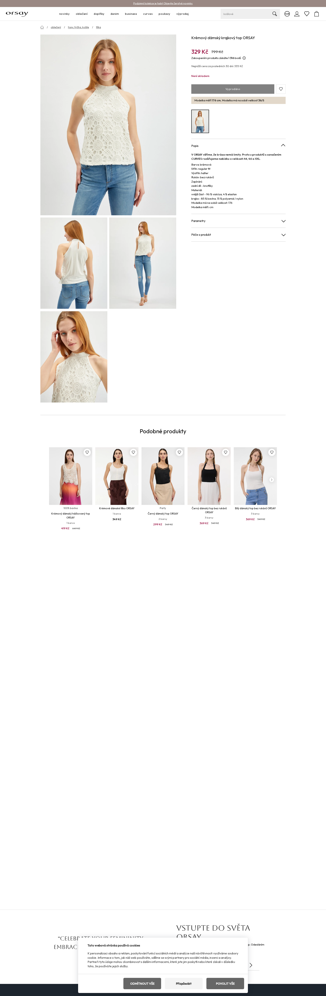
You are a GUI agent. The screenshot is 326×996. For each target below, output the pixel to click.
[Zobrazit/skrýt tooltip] (244, 58)
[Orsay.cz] (17, 14)
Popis (194, 145)
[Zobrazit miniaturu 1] (73, 263)
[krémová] (200, 121)
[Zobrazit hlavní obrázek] (108, 124)
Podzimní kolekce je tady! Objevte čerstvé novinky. (163, 3)
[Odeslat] (251, 965)
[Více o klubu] (287, 13)
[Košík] (316, 13)
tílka (98, 27)
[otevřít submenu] (71, 14)
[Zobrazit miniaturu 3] (73, 357)
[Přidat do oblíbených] (87, 452)
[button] (281, 89)
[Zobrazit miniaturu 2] (142, 263)
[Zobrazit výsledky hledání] (274, 14)
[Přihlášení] (297, 13)
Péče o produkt (201, 234)
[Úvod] (42, 27)
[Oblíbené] (306, 13)
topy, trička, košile (78, 27)
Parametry (198, 221)
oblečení (56, 27)
